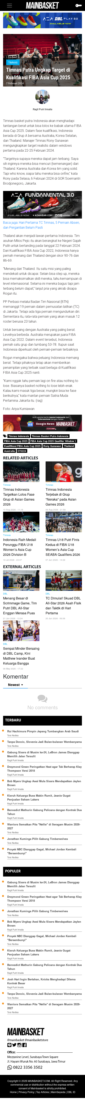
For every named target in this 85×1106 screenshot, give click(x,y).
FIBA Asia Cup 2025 (16, 441)
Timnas (13, 62)
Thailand (69, 446)
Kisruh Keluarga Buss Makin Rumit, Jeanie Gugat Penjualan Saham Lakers (38, 797)
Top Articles (42, 1092)
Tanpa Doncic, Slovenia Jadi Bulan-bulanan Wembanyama (44, 742)
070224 (22, 451)
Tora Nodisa (13, 735)
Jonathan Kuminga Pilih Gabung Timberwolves (37, 839)
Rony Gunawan (52, 446)
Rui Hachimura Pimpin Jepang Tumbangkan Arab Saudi (43, 731)
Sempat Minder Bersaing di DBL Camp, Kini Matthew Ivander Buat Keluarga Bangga (21, 656)
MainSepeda (58, 1092)
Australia (9, 451)
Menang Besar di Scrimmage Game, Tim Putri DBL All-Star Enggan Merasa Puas (20, 605)
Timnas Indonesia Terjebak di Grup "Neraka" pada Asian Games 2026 (61, 497)
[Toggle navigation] (9, 5)
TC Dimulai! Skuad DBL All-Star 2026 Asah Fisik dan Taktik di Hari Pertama (63, 605)
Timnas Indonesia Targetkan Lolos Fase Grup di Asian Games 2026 (18, 497)
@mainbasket (15, 1040)
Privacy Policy (26, 1092)
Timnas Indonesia (18, 436)
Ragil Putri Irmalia (15, 760)
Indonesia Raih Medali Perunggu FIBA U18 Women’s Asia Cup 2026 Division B (19, 547)
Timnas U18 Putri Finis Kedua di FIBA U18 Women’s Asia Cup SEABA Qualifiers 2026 (63, 547)
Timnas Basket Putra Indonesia (50, 436)
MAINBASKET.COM (39, 1081)
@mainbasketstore (36, 1040)
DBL (5, 594)
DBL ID (71, 1092)
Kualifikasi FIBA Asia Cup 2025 (22, 446)
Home (13, 1092)
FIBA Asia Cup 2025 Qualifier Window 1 (53, 441)
